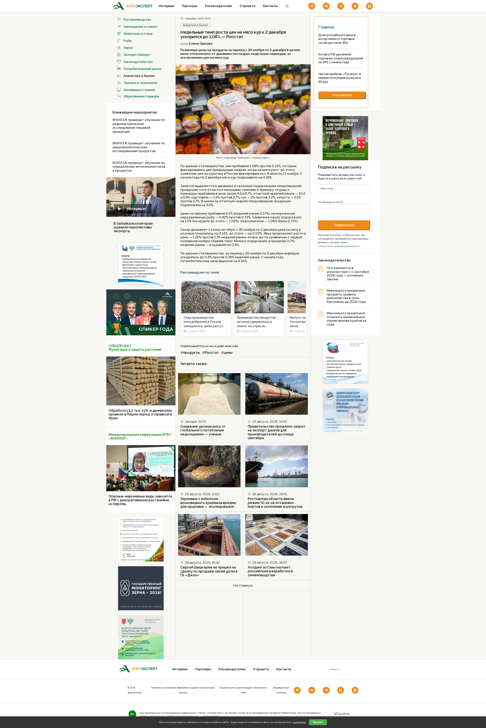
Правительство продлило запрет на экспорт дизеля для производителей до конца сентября (276, 432)
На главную (243, 585)
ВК (236, 346)
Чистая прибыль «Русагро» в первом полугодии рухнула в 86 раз (339, 78)
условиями (299, 722)
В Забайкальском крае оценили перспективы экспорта (133, 227)
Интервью (166, 6)
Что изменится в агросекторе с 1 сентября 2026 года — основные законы (348, 273)
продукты (191, 353)
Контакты (270, 6)
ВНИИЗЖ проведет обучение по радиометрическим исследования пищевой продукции (139, 125)
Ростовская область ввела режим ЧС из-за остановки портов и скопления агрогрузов (275, 502)
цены (228, 353)
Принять (318, 722)
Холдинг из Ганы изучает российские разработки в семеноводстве (270, 571)
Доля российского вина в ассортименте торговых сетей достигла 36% (337, 39)
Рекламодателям (218, 6)
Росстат (212, 353)
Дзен (220, 346)
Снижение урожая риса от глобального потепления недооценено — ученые (203, 430)
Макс (228, 346)
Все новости (342, 95)
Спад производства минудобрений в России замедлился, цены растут (203, 322)
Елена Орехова (200, 43)
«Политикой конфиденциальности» (339, 246)
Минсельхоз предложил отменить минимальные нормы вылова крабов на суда (346, 318)
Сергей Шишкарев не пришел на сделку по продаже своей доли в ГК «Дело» (208, 571)
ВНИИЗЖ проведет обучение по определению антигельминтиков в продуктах (139, 166)
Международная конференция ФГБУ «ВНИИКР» (140, 436)
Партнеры (189, 6)
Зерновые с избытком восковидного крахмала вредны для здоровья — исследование (208, 502)
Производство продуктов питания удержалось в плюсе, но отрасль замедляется (256, 322)
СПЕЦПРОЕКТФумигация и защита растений (135, 348)
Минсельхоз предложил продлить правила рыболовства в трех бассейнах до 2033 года (346, 296)
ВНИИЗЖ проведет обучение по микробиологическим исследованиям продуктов (139, 147)
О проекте (247, 6)
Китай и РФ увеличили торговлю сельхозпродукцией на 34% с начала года (340, 58)
